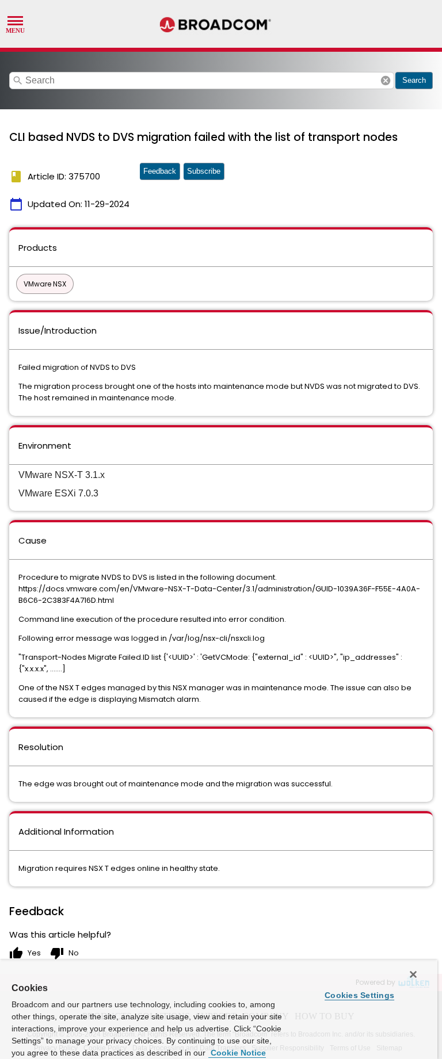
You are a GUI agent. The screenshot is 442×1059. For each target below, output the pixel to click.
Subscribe (203, 171)
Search (414, 80)
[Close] (413, 974)
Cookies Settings (359, 995)
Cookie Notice (237, 1052)
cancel (385, 80)
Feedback (159, 171)
